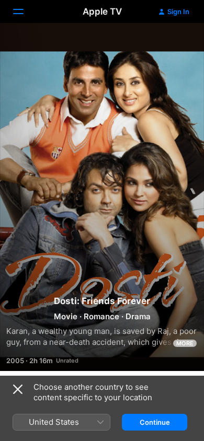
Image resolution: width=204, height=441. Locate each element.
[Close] (17, 389)
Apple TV (102, 11)
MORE (185, 343)
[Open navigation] (24, 11)
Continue (155, 422)
